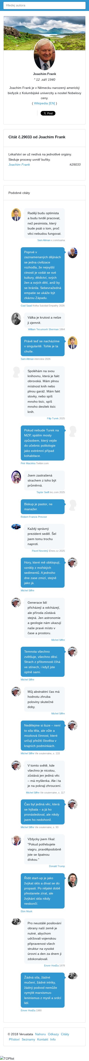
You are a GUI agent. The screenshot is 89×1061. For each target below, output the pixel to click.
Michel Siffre (27, 590)
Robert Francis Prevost (34, 516)
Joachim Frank (44, 74)
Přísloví (14, 1039)
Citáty (65, 1034)
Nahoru (40, 1034)
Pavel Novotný (40, 550)
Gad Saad (26, 305)
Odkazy (53, 1034)
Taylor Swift (43, 492)
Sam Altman (43, 240)
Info (53, 1039)
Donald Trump (57, 866)
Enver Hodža (51, 965)
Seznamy (28, 1039)
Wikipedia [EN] (44, 103)
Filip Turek (53, 418)
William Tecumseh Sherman (43, 329)
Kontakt (42, 1039)
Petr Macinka (28, 463)
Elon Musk (26, 911)
